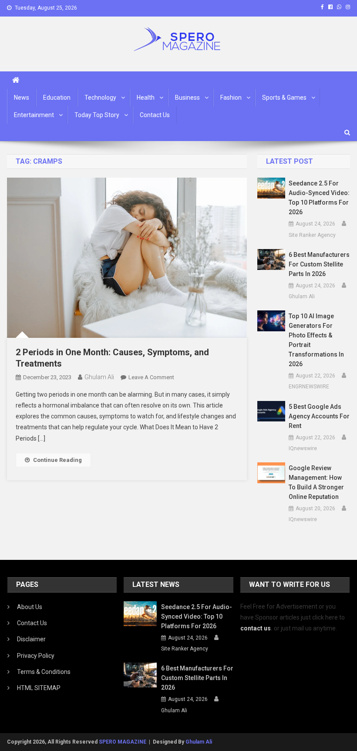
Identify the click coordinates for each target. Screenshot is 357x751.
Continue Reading (57, 460)
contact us (255, 628)
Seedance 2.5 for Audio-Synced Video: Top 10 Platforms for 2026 (319, 198)
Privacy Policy (35, 655)
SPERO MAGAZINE (122, 742)
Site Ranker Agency (312, 235)
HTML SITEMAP (39, 687)
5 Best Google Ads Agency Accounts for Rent (319, 416)
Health (146, 97)
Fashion (231, 97)
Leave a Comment (151, 377)
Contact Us (155, 114)
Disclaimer (31, 639)
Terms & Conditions (44, 671)
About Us (29, 606)
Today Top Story (96, 114)
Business (187, 97)
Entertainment (34, 114)
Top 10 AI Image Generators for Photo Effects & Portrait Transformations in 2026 (316, 340)
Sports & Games (284, 97)
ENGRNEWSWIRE (309, 387)
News (21, 97)
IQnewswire (303, 448)
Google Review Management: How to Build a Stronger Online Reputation (316, 482)
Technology (100, 97)
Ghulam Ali (99, 377)
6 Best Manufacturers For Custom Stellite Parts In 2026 (319, 264)
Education (57, 97)
